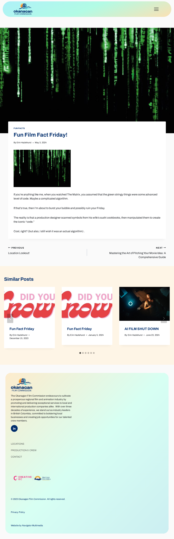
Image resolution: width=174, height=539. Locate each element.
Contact (16, 457)
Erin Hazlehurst (24, 142)
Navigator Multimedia (32, 525)
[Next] (164, 318)
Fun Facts (19, 128)
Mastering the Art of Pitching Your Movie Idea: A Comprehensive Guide (137, 253)
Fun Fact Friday (22, 329)
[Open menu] (156, 9)
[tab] (80, 353)
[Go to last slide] (10, 318)
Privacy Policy (18, 512)
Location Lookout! (19, 251)
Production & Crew (24, 450)
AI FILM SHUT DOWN (142, 329)
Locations (17, 444)
